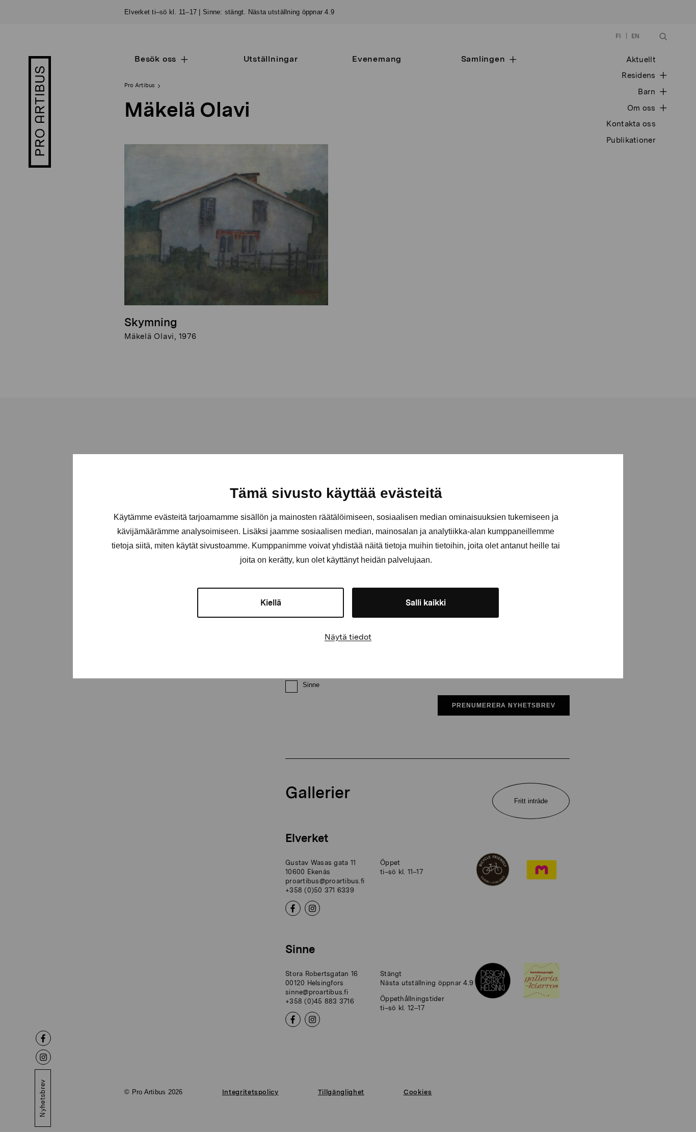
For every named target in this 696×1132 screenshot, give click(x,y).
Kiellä (270, 603)
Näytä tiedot (348, 637)
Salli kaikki (426, 603)
